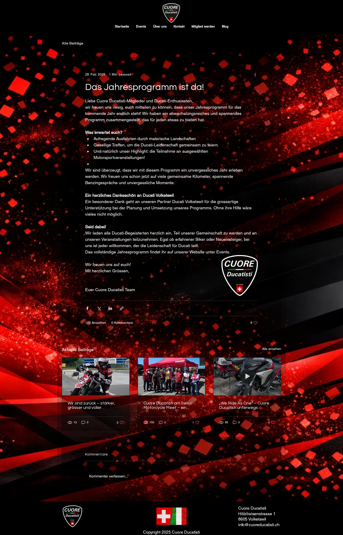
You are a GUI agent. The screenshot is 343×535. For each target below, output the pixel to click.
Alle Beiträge (72, 43)
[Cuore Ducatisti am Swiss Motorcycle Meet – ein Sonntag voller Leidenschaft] (171, 376)
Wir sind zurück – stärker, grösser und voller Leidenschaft (91, 405)
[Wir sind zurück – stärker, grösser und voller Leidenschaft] (96, 376)
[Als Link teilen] (121, 308)
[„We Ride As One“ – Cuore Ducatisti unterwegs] (247, 376)
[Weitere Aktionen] (255, 74)
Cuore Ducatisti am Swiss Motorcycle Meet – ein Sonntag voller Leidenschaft (171, 405)
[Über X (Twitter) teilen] (99, 308)
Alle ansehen (271, 349)
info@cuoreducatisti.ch (259, 524)
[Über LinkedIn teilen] (110, 308)
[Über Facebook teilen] (87, 308)
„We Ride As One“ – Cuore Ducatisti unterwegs (244, 405)
